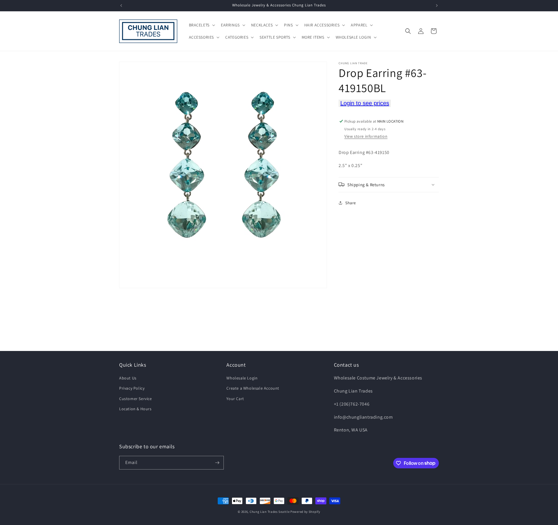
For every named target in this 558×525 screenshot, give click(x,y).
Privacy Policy (131, 388)
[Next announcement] (436, 5)
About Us (128, 378)
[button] (201, 25)
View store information (365, 136)
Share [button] (350, 202)
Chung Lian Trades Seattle (270, 512)
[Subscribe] (217, 463)
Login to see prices (364, 103)
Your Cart (235, 398)
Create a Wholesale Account (252, 388)
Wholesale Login (241, 378)
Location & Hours (135, 408)
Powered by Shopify (305, 512)
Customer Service (135, 398)
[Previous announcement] (121, 5)
